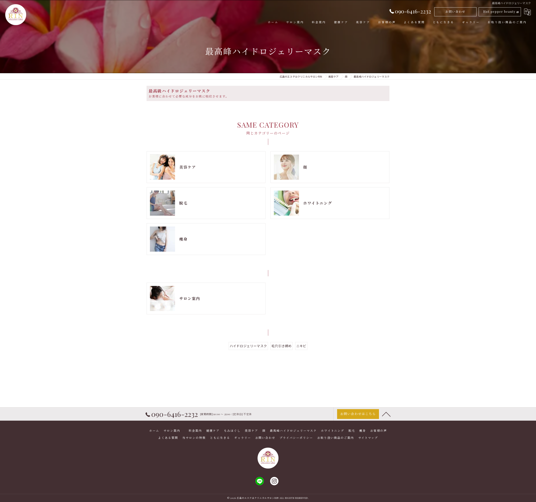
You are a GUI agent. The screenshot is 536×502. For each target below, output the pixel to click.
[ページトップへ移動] (386, 414)
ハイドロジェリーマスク (248, 345)
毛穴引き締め (281, 345)
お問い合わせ (455, 12)
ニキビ (301, 345)
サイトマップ (368, 437)
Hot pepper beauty (499, 12)
